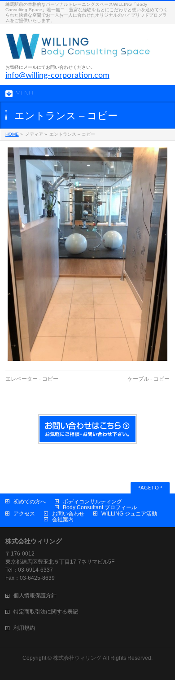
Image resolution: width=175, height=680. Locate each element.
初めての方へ (29, 501)
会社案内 (63, 519)
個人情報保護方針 (35, 595)
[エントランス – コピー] (88, 254)
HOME (12, 134)
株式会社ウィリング (77, 658)
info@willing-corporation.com (57, 75)
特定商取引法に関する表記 (45, 612)
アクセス (24, 514)
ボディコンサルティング (92, 501)
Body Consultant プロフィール (100, 507)
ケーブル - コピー (148, 379)
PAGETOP (150, 487)
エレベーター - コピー (31, 379)
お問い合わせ (68, 514)
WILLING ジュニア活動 (129, 514)
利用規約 (24, 628)
